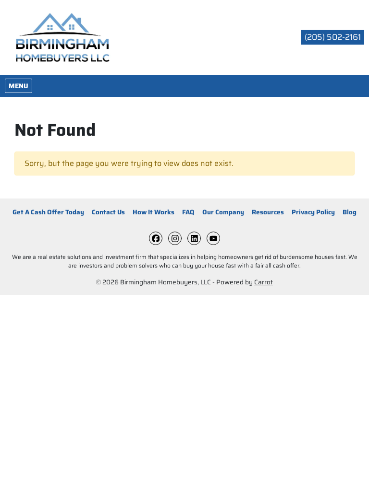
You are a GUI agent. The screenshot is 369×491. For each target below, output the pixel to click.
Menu (20, 85)
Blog (350, 212)
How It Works (153, 212)
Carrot (263, 282)
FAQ (188, 212)
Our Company (223, 212)
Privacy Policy (313, 212)
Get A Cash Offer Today (48, 212)
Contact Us (108, 212)
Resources (268, 212)
